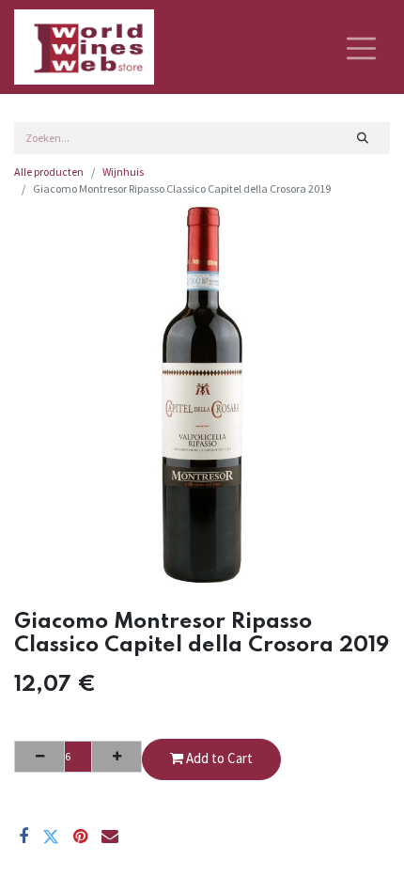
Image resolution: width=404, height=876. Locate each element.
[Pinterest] (80, 836)
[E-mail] (109, 836)
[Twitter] (50, 836)
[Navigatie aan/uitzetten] (361, 47)
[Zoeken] (363, 138)
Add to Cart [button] (218, 758)
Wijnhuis (123, 171)
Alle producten (49, 171)
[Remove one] (39, 757)
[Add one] (116, 757)
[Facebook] (23, 836)
